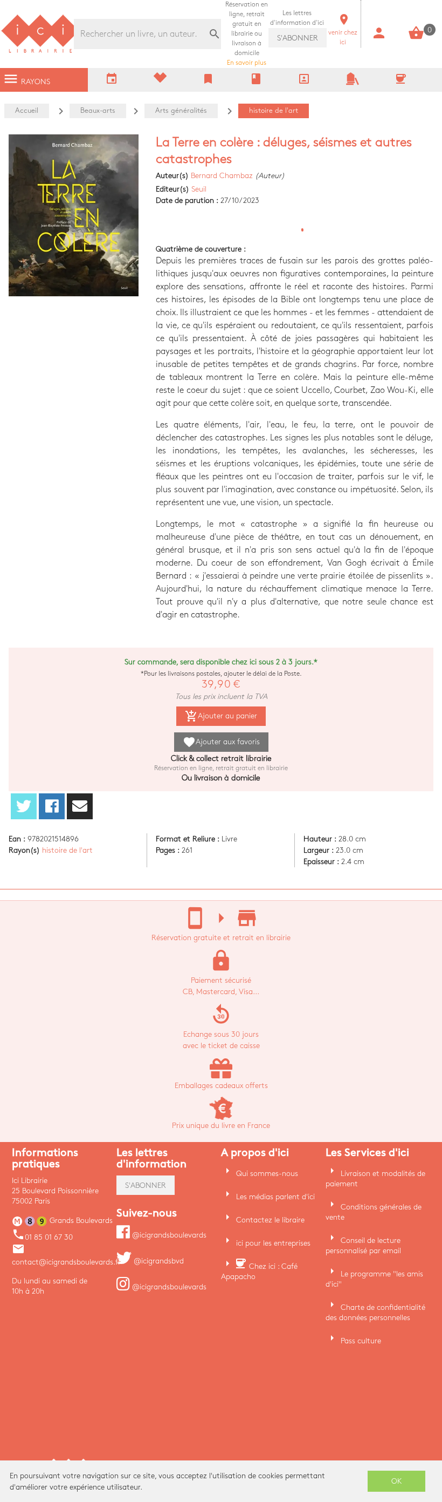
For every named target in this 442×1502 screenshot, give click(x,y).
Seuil (198, 189)
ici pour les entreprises (273, 1243)
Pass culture (361, 1340)
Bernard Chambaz (222, 175)
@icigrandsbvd (158, 1261)
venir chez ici (342, 32)
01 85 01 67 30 (42, 1237)
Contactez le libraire (270, 1220)
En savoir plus (246, 34)
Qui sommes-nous (267, 1173)
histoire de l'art (67, 850)
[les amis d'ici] (352, 82)
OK (396, 1481)
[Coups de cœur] (160, 80)
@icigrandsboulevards (168, 1235)
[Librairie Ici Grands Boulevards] (40, 51)
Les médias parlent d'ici (275, 1196)
